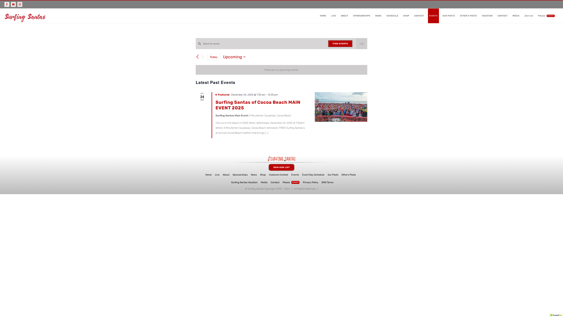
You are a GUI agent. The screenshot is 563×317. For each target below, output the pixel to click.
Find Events (340, 43)
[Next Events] (202, 57)
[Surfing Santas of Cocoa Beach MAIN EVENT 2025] (341, 107)
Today (214, 57)
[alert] (281, 70)
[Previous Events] (197, 57)
